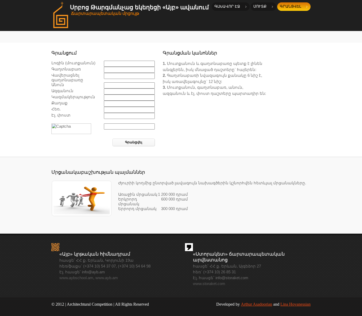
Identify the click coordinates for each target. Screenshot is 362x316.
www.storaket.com (209, 283)
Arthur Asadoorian (256, 304)
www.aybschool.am (76, 277)
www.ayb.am (106, 277)
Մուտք (260, 6)
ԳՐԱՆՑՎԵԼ (290, 6)
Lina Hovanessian (295, 304)
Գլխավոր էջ (227, 6)
